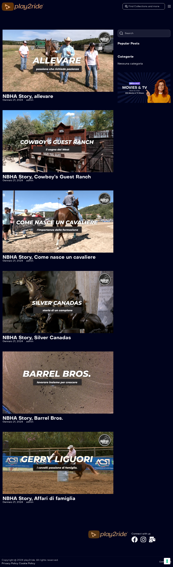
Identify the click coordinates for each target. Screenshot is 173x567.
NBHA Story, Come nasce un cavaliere (49, 257)
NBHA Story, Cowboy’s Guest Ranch (47, 177)
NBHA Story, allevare (28, 96)
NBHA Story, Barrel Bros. (33, 418)
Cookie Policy (27, 563)
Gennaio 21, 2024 (13, 100)
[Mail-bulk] (152, 539)
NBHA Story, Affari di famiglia (39, 498)
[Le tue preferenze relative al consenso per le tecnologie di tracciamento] (167, 561)
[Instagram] (143, 539)
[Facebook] (134, 539)
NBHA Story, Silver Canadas (37, 338)
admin (29, 100)
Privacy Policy (10, 563)
